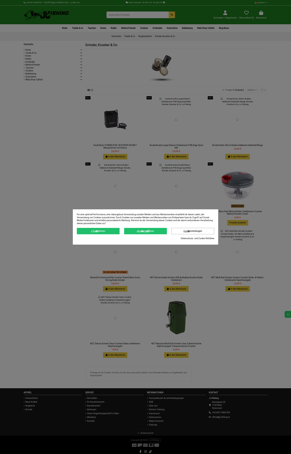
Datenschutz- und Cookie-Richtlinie (197, 238)
